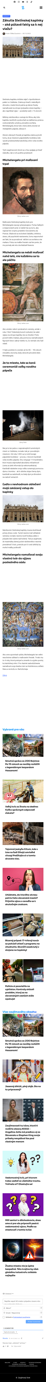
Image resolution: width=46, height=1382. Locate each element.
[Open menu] (41, 7)
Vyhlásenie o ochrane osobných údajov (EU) (23, 1366)
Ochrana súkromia (35, 1362)
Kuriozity (6, 16)
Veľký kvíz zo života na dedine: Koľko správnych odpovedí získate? (21, 809)
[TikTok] (31, 2)
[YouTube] (23, 2)
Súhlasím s (18, 1317)
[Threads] (27, 2)
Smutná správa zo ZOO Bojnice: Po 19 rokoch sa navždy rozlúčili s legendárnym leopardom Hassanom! (22, 766)
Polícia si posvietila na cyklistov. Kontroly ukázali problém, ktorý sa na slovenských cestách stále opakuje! (19, 992)
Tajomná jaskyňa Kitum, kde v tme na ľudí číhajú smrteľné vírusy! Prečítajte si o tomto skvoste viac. (21, 854)
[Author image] (4, 33)
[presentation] (23, 745)
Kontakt (23, 1362)
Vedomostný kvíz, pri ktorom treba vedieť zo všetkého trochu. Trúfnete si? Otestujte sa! (23, 1180)
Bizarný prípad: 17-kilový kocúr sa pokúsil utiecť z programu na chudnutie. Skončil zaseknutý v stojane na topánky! (22, 945)
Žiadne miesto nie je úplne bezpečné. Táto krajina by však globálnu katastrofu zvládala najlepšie (22, 1271)
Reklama (7, 1362)
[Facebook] (14, 2)
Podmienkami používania (21, 1317)
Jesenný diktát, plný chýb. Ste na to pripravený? (23, 1088)
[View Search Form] (4, 7)
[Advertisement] (23, 703)
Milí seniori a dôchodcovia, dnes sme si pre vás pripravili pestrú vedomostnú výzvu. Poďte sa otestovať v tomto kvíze (23, 1225)
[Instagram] (19, 2)
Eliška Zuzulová (15, 34)
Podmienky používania (19, 1364)
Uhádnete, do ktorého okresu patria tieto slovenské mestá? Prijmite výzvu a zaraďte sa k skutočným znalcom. (21, 900)
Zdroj (5, 675)
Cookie (31, 1364)
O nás (15, 1362)
